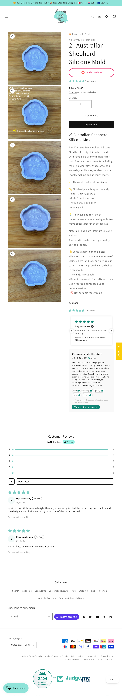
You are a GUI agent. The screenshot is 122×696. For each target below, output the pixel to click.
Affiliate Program (47, 598)
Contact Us (40, 590)
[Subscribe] (48, 616)
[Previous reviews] (72, 331)
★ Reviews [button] (119, 351)
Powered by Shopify (60, 656)
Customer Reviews (58, 590)
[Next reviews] (111, 331)
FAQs (73, 590)
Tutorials (102, 590)
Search (15, 590)
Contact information (105, 659)
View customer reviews (85, 407)
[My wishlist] (106, 16)
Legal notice (89, 659)
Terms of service (107, 656)
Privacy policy (92, 656)
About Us (27, 590)
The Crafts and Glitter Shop (40, 656)
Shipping (73, 92)
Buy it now (91, 124)
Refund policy (77, 656)
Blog (93, 590)
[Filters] (11, 481)
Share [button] (75, 302)
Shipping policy (73, 659)
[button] (6, 16)
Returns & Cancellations (71, 598)
